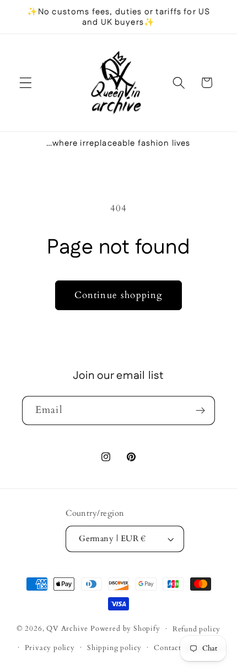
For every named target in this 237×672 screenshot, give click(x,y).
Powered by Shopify (125, 629)
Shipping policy (114, 648)
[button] (26, 83)
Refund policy (196, 629)
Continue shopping (118, 295)
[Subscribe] (200, 411)
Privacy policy (50, 648)
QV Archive (67, 629)
